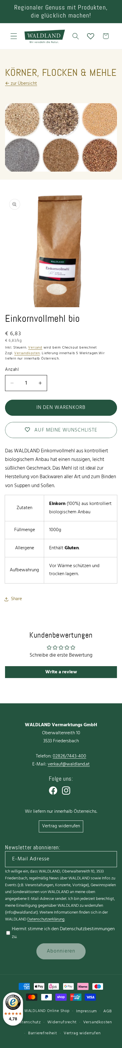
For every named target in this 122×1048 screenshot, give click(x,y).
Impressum (86, 1011)
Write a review (61, 672)
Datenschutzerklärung (46, 919)
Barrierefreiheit (42, 1033)
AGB (107, 1011)
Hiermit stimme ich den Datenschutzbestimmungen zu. (63, 933)
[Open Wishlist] (90, 36)
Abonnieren (61, 951)
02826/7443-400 (69, 756)
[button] (13, 36)
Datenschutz (29, 1022)
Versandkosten (27, 353)
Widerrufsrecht (61, 1022)
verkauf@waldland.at (69, 764)
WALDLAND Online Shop (47, 1011)
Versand (35, 347)
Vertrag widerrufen (61, 826)
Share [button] (16, 599)
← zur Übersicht (21, 83)
